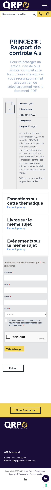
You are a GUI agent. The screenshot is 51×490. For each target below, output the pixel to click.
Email (7, 296)
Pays (7, 309)
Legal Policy (28, 471)
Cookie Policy (40, 471)
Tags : (22, 114)
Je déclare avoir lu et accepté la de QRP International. (25, 322)
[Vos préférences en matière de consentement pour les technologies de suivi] (46, 485)
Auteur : (24, 103)
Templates (25, 120)
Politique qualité (36, 474)
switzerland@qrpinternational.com (20, 460)
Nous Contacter (25, 410)
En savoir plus (14, 207)
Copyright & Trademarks (18, 474)
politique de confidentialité (22, 323)
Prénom (8, 272)
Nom (7, 284)
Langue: (23, 126)
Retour (13, 368)
